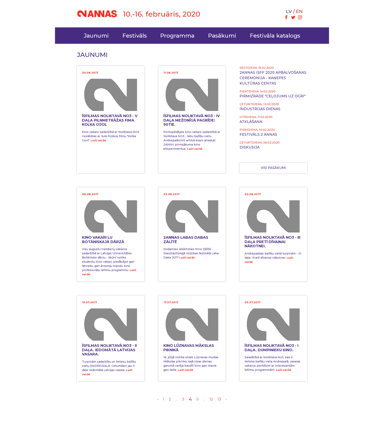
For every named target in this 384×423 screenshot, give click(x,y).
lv (289, 11)
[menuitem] (286, 18)
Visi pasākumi (273, 168)
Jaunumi (96, 35)
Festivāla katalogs (275, 35)
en (299, 11)
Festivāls (134, 35)
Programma (177, 35)
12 (211, 399)
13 (219, 399)
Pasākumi (222, 35)
